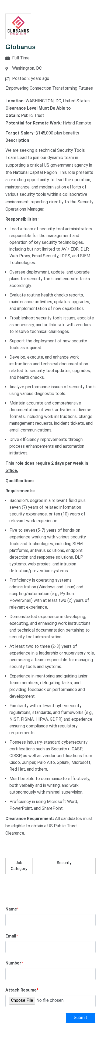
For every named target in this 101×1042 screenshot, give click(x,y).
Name (12, 909)
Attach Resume (22, 990)
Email (11, 936)
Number (14, 963)
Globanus (20, 46)
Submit (80, 1017)
